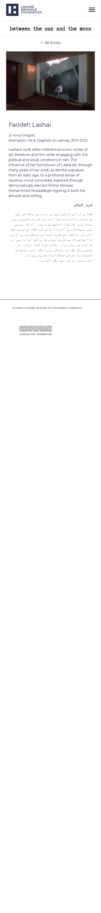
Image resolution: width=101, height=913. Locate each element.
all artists (52, 43)
